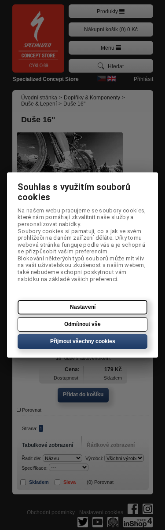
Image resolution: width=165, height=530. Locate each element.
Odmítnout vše (82, 324)
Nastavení (82, 307)
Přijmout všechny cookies (82, 341)
